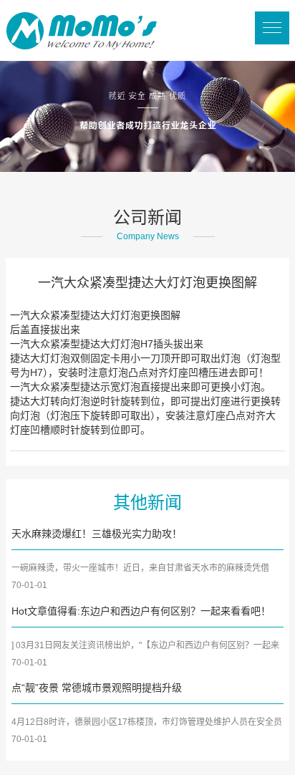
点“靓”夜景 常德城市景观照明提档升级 (96, 687)
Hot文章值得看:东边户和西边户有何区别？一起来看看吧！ (141, 611)
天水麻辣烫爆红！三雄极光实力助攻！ (96, 533)
